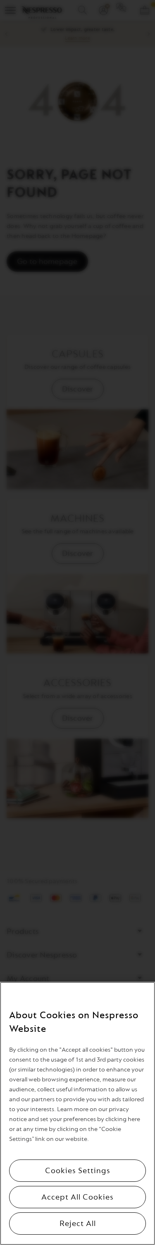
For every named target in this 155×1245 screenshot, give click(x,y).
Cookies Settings (77, 1171)
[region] (77, 1113)
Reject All (78, 1223)
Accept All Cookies (77, 1197)
